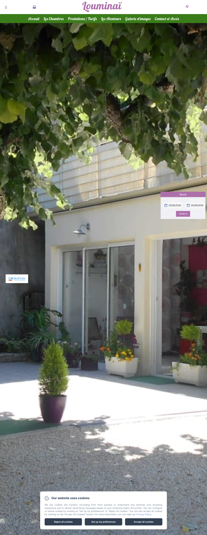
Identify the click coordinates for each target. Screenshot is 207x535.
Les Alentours (111, 18)
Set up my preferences (103, 521)
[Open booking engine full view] (183, 208)
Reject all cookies (63, 521)
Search (183, 214)
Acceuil (33, 18)
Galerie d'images (138, 18)
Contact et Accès (167, 18)
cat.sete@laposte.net (49, 7)
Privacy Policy (143, 514)
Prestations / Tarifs (82, 18)
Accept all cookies (143, 521)
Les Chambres (54, 18)
